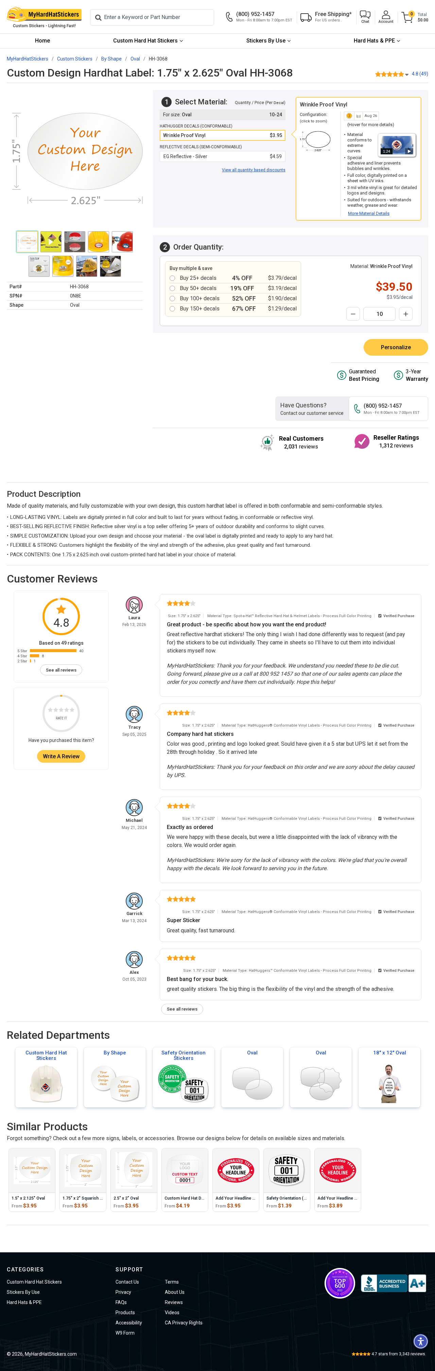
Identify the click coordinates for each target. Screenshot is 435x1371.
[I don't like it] (55, 711)
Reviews (174, 1302)
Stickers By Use (265, 40)
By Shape (115, 1053)
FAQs (121, 1302)
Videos (172, 1312)
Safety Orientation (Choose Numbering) (304, 1198)
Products (125, 1312)
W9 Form (125, 1333)
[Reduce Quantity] (353, 314)
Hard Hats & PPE (374, 40)
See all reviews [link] (61, 670)
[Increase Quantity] (406, 314)
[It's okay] (61, 711)
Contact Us (127, 1282)
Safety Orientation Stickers (183, 1055)
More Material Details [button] (368, 213)
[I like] (66, 711)
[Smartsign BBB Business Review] (393, 1283)
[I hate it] (50, 711)
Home (42, 40)
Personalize (396, 347)
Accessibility (129, 1322)
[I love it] (72, 711)
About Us (175, 1292)
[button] (365, 17)
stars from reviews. (398, 1354)
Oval (252, 1053)
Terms (172, 1282)
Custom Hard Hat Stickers (145, 40)
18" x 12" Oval (389, 1053)
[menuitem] (42, 41)
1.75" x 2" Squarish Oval (85, 1198)
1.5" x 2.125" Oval (28, 1198)
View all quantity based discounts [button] (253, 170)
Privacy (123, 1292)
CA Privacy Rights (184, 1322)
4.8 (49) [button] (420, 74)
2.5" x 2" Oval (126, 1198)
